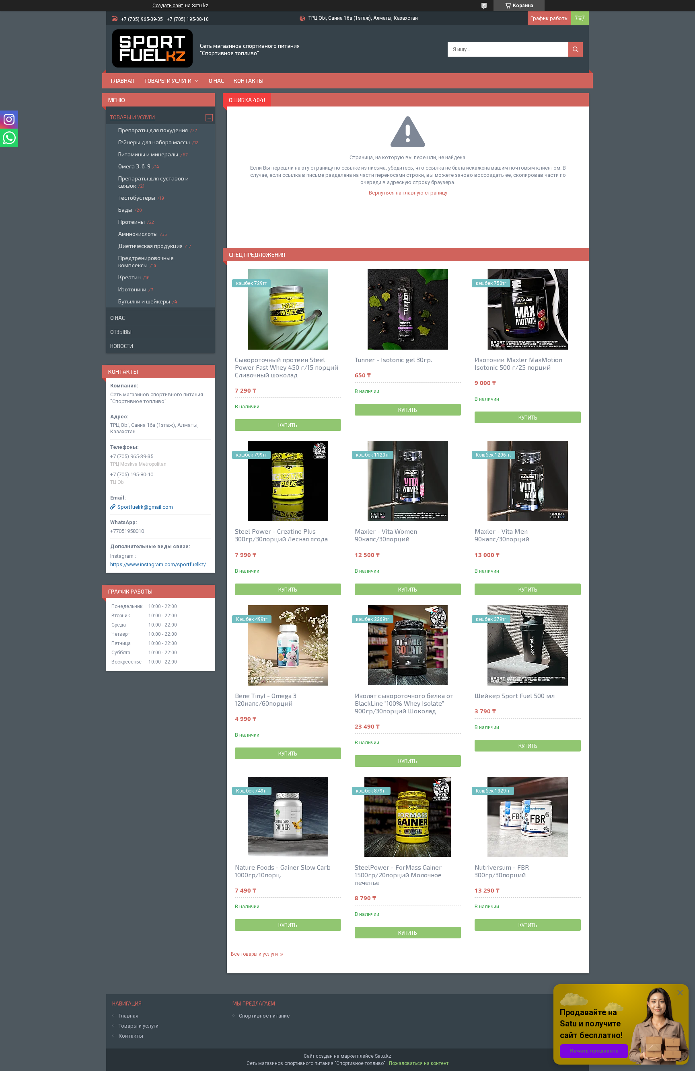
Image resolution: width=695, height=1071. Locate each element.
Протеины (131, 221)
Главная (122, 80)
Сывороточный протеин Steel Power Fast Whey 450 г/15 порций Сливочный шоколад (286, 367)
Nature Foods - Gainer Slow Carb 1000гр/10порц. (283, 871)
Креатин (129, 277)
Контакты (248, 80)
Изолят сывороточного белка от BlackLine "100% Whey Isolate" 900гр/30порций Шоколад (404, 703)
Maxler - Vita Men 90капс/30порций (502, 535)
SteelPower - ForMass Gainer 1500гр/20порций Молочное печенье (398, 874)
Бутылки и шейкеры (144, 301)
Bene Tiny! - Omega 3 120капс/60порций (265, 699)
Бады (125, 209)
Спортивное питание (264, 1016)
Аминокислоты (138, 233)
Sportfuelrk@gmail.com (145, 507)
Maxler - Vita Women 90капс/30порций (386, 535)
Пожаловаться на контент (418, 1063)
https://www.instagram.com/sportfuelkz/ (158, 564)
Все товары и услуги (254, 954)
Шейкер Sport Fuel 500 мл (515, 695)
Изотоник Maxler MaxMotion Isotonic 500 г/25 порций (518, 363)
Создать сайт (167, 5)
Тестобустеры (136, 197)
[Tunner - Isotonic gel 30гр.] (408, 309)
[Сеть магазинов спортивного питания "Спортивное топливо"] (152, 49)
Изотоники (132, 289)
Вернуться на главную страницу (408, 193)
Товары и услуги (167, 80)
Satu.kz (383, 1056)
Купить (287, 425)
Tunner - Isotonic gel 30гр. (393, 359)
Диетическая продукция (150, 245)
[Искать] (575, 49)
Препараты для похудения (153, 130)
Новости (121, 346)
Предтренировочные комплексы (146, 261)
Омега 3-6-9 (134, 166)
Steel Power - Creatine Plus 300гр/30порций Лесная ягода (281, 535)
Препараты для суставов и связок (153, 182)
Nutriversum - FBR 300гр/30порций (502, 871)
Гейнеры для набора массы (154, 142)
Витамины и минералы (148, 154)
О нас (216, 80)
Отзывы (121, 332)
